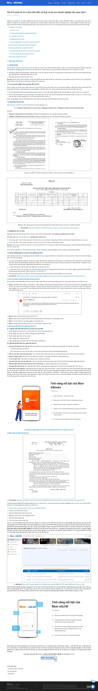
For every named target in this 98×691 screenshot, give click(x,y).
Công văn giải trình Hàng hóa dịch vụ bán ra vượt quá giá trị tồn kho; (27, 508)
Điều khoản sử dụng (20, 688)
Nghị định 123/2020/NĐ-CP (38, 271)
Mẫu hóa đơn (71, 3)
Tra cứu (83, 3)
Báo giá (50, 3)
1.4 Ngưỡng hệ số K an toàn (16, 39)
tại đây (72, 654)
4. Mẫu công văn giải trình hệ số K (17, 56)
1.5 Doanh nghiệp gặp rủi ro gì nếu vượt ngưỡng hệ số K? (24, 42)
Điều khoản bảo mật (11, 688)
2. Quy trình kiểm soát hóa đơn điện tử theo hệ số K (22, 45)
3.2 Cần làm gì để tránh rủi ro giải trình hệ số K (21, 54)
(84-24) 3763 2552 (60, 685)
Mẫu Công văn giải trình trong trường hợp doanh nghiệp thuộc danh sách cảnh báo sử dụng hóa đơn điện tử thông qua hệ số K (51, 276)
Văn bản (64, 3)
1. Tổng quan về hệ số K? (15, 27)
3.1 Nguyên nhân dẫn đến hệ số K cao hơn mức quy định (24, 51)
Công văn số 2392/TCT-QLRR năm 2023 (21, 67)
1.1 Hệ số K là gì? (14, 30)
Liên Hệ (26, 688)
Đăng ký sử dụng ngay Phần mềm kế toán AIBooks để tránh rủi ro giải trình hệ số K (50, 429)
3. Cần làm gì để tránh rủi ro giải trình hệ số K (20, 48)
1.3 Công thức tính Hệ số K (16, 36)
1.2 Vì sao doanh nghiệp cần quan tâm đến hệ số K (22, 33)
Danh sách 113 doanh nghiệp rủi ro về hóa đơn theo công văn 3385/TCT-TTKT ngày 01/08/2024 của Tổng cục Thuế (53, 584)
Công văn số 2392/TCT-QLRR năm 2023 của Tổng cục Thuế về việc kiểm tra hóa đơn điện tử (54, 228)
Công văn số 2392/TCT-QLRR (18, 105)
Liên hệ (89, 3)
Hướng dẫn (57, 3)
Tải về (78, 3)
